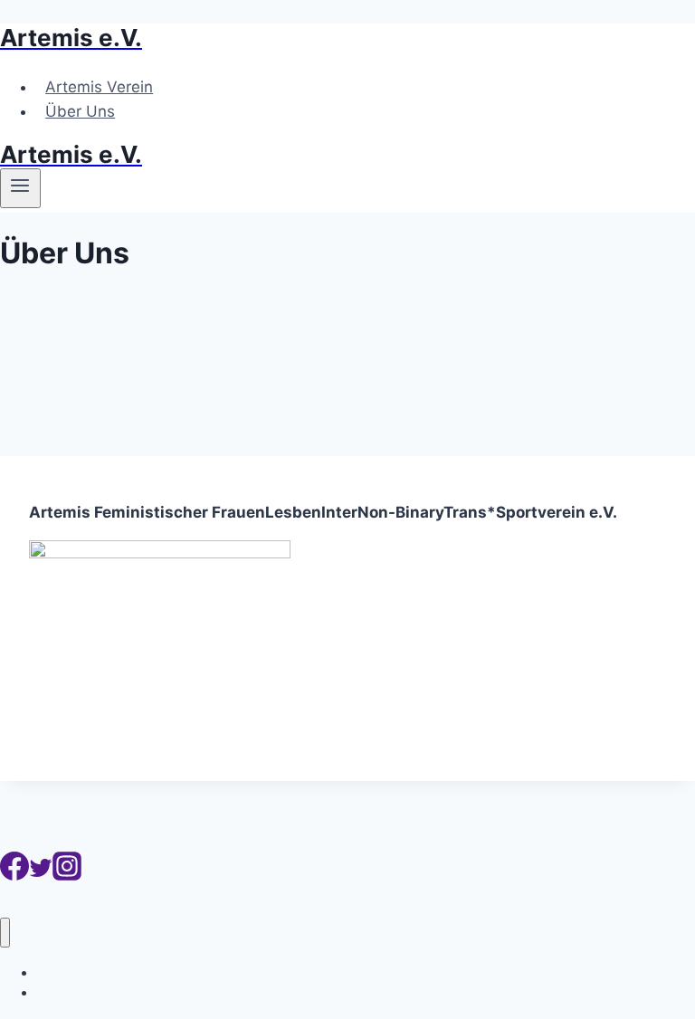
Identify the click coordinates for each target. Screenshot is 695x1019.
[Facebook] (14, 875)
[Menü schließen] (5, 933)
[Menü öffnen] (20, 188)
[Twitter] (40, 875)
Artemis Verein (99, 87)
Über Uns (80, 111)
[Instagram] (66, 875)
